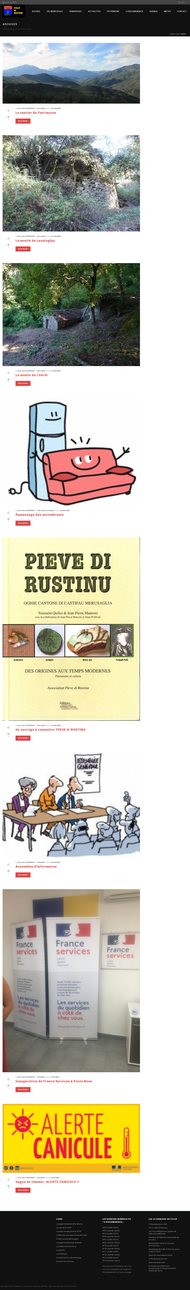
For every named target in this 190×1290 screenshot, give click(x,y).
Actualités (40, 862)
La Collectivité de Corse (66, 1246)
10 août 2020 (56, 725)
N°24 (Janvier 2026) (111, 1231)
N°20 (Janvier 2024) (111, 1243)
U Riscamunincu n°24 (158, 1259)
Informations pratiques (45, 510)
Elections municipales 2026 (160, 1255)
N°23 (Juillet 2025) (110, 1234)
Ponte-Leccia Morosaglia (67, 1239)
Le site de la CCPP (64, 1228)
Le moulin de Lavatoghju (35, 240)
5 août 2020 (55, 1077)
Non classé (41, 108)
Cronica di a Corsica (65, 1261)
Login (183, 2)
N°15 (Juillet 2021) (110, 1258)
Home (172, 34)
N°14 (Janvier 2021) (111, 1261)
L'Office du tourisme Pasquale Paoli (71, 1235)
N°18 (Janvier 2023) (111, 1249)
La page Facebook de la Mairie (69, 1224)
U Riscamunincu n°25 (158, 1224)
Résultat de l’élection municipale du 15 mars (164, 1238)
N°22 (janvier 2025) (110, 1236)
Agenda (153, 11)
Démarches (75, 11)
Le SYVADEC (61, 1254)
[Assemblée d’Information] (71, 805)
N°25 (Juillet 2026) (110, 1227)
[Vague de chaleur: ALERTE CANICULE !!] (71, 1138)
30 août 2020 (56, 108)
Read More (23, 121)
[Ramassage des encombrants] (71, 452)
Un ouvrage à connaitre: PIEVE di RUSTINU (51, 729)
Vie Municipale (55, 11)
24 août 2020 (65, 510)
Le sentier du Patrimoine (36, 113)
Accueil (36, 11)
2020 (178, 34)
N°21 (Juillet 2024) (110, 1239)
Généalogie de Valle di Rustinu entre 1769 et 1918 (164, 1250)
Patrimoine (113, 11)
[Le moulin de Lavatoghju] (71, 183)
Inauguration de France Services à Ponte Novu (54, 1081)
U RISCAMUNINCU (134, 11)
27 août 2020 (56, 236)
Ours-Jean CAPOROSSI (26, 108)
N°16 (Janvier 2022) (111, 1255)
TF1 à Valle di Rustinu (158, 1228)
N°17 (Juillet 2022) (110, 1251)
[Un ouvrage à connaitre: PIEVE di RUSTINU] (71, 629)
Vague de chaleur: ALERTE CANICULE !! (47, 1182)
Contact (182, 11)
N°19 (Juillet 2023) (110, 1246)
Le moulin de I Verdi (32, 375)
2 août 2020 (55, 1178)
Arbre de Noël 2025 (157, 1262)
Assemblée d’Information (36, 866)
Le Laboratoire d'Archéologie (68, 1258)
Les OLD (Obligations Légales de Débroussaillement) (162, 1232)
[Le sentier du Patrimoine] (71, 73)
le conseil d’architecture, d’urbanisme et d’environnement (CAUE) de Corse (162, 1268)
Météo (167, 11)
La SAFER (60, 1250)
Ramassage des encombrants (40, 515)
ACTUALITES (94, 11)
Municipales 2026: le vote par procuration (161, 1244)
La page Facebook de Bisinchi (69, 1243)
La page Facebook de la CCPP (69, 1231)
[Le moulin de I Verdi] (71, 314)
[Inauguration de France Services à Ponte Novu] (71, 980)
